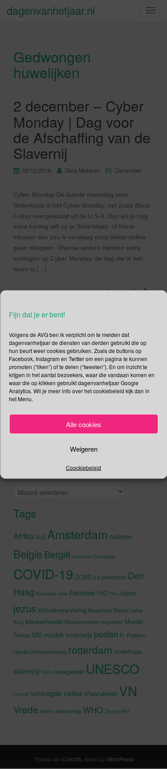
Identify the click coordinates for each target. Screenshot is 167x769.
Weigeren (84, 448)
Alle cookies (83, 423)
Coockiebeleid (83, 467)
